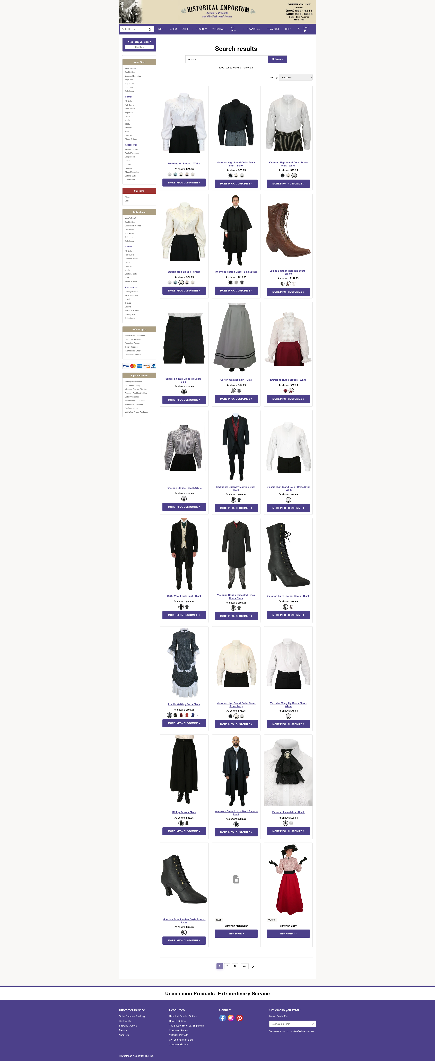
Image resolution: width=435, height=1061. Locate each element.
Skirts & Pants (131, 273)
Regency (201, 29)
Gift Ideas (129, 87)
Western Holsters (132, 149)
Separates (129, 112)
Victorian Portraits (178, 1035)
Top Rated (129, 83)
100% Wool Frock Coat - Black (184, 595)
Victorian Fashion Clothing (135, 389)
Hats (127, 131)
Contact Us (125, 1021)
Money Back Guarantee (135, 335)
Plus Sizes (129, 229)
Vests (127, 120)
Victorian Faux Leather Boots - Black (288, 595)
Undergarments (131, 291)
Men (160, 29)
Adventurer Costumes (134, 404)
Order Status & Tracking (132, 1016)
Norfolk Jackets (131, 408)
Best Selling (130, 71)
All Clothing (129, 101)
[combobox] (226, 59)
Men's (127, 197)
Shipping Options (128, 1025)
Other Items (130, 179)
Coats (127, 116)
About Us (124, 1035)
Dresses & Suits (131, 258)
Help (288, 29)
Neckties (128, 135)
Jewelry (128, 299)
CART (306, 27)
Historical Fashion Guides (183, 1016)
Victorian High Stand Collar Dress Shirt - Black (236, 164)
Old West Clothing (132, 385)
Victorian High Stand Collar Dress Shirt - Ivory (236, 705)
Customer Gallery (178, 1044)
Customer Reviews (133, 339)
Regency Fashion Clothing (136, 393)
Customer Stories (178, 1030)
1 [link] (219, 966)
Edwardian (253, 29)
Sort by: (274, 77)
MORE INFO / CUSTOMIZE (183, 182)
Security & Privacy (132, 343)
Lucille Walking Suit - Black (184, 704)
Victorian (218, 29)
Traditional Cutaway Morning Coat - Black (236, 488)
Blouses (128, 266)
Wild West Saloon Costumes (136, 412)
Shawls (128, 306)
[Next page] (253, 966)
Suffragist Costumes (133, 381)
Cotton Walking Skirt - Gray (236, 379)
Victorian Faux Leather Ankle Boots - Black (184, 921)
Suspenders (130, 156)
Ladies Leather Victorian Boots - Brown (288, 272)
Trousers (129, 127)
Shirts (127, 123)
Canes (127, 160)
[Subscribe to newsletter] (312, 1024)
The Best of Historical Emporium (186, 1025)
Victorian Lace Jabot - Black (288, 812)
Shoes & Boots (131, 139)
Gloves (128, 164)
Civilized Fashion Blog (181, 1039)
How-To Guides (177, 1021)
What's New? (130, 68)
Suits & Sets (130, 108)
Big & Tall (129, 79)
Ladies (173, 29)
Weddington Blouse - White (184, 163)
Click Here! (139, 47)
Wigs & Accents (131, 295)
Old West (233, 29)
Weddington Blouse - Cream (184, 271)
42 (244, 966)
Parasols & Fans (132, 310)
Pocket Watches (132, 153)
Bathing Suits (130, 175)
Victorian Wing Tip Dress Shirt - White (288, 705)
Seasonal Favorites (133, 75)
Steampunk (273, 29)
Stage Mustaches (132, 172)
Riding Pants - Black (184, 812)
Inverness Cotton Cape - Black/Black (236, 271)
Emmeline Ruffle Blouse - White (288, 379)
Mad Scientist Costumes (135, 400)
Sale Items (129, 91)
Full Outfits (129, 104)
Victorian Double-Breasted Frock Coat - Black (236, 596)
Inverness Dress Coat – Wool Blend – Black (236, 813)
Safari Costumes (132, 396)
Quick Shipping (131, 346)
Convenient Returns (133, 354)
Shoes (186, 29)
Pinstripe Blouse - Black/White (184, 487)
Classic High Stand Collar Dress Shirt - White (288, 488)
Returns (123, 1030)
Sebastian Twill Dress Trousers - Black (184, 380)
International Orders (133, 350)
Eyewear (128, 168)
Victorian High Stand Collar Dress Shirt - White (288, 164)
